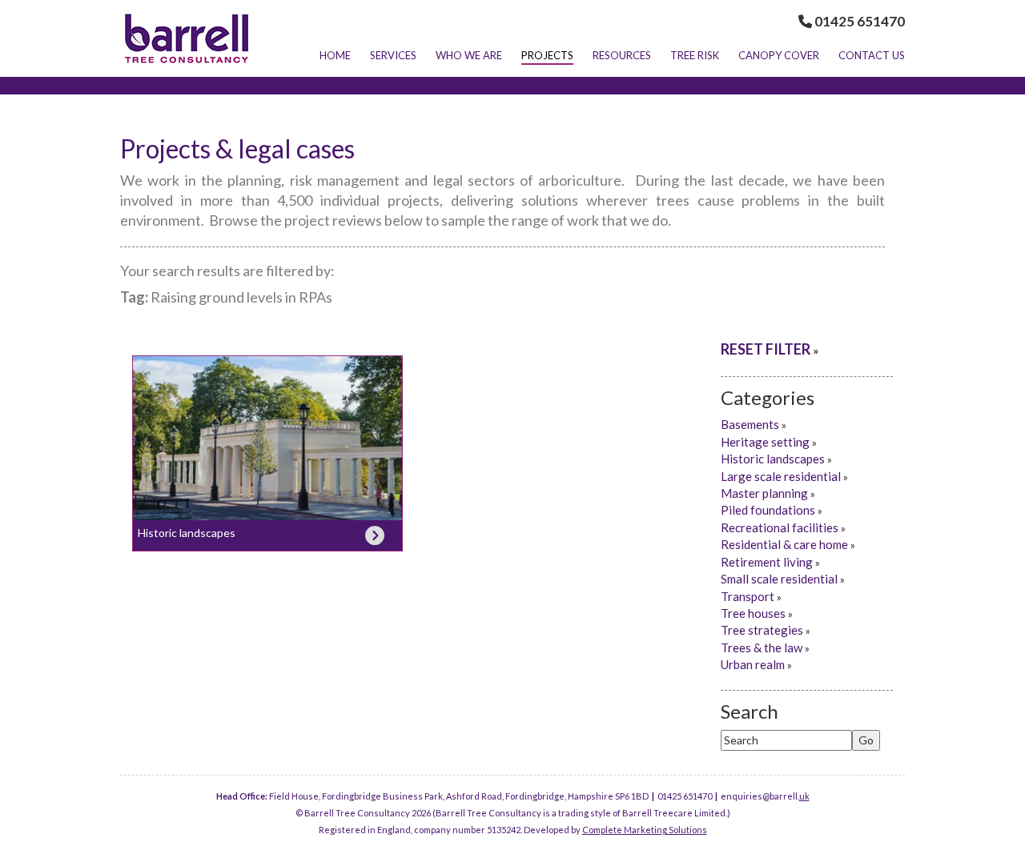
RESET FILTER (765, 349)
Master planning (764, 493)
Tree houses (753, 613)
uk (804, 796)
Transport (747, 596)
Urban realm (753, 664)
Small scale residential (779, 578)
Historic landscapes (186, 532)
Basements (750, 424)
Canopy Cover (778, 55)
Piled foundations (768, 510)
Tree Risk (694, 55)
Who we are (469, 55)
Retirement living (767, 562)
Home (335, 55)
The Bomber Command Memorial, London (267, 437)
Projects (547, 55)
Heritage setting (765, 442)
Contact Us (871, 55)
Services (393, 55)
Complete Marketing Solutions (644, 829)
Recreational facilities (779, 527)
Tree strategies (762, 630)
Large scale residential (781, 476)
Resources (622, 55)
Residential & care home (784, 544)
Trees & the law (761, 647)
